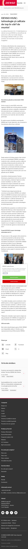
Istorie (2, 411)
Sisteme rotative (5, 528)
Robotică (3, 439)
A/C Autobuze (4, 442)
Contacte (3, 416)
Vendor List (5, 273)
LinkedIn (8, 344)
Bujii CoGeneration (5, 445)
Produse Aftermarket (6, 432)
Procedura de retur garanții (8, 423)
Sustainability (13, 390)
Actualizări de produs (6, 460)
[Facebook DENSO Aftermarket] (11, 512)
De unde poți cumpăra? (7, 469)
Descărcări (3, 471)
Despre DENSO (13, 14)
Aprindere (14, 520)
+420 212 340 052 (5, 490)
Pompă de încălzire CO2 (7, 437)
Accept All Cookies (14, 277)
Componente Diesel (6, 523)
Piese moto (4, 455)
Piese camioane (5, 458)
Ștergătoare (14, 528)
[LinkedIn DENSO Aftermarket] (7, 512)
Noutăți (3, 479)
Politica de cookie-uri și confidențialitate (11, 540)
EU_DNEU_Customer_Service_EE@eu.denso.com (13, 493)
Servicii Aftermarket (6, 434)
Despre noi (4, 405)
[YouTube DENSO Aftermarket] (2, 512)
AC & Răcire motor (5, 520)
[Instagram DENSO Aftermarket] (15, 512)
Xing (7, 353)
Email (7, 349)
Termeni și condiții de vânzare (8, 418)
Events (3, 376)
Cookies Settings (14, 281)
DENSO (8, 3)
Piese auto (4, 453)
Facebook (21, 344)
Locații (3, 413)
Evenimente (4, 482)
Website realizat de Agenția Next (9, 546)
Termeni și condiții (5, 543)
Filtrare (14, 523)
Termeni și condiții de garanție (8, 421)
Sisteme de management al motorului (10, 525)
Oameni (3, 408)
